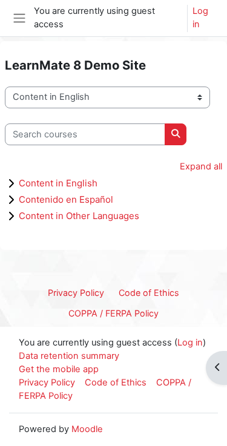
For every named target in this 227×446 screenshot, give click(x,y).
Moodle (87, 429)
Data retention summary (69, 355)
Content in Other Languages (79, 215)
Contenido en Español (66, 199)
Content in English (58, 183)
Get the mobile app (59, 369)
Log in (200, 17)
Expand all (201, 166)
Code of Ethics (149, 292)
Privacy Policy (76, 292)
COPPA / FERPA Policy (113, 313)
